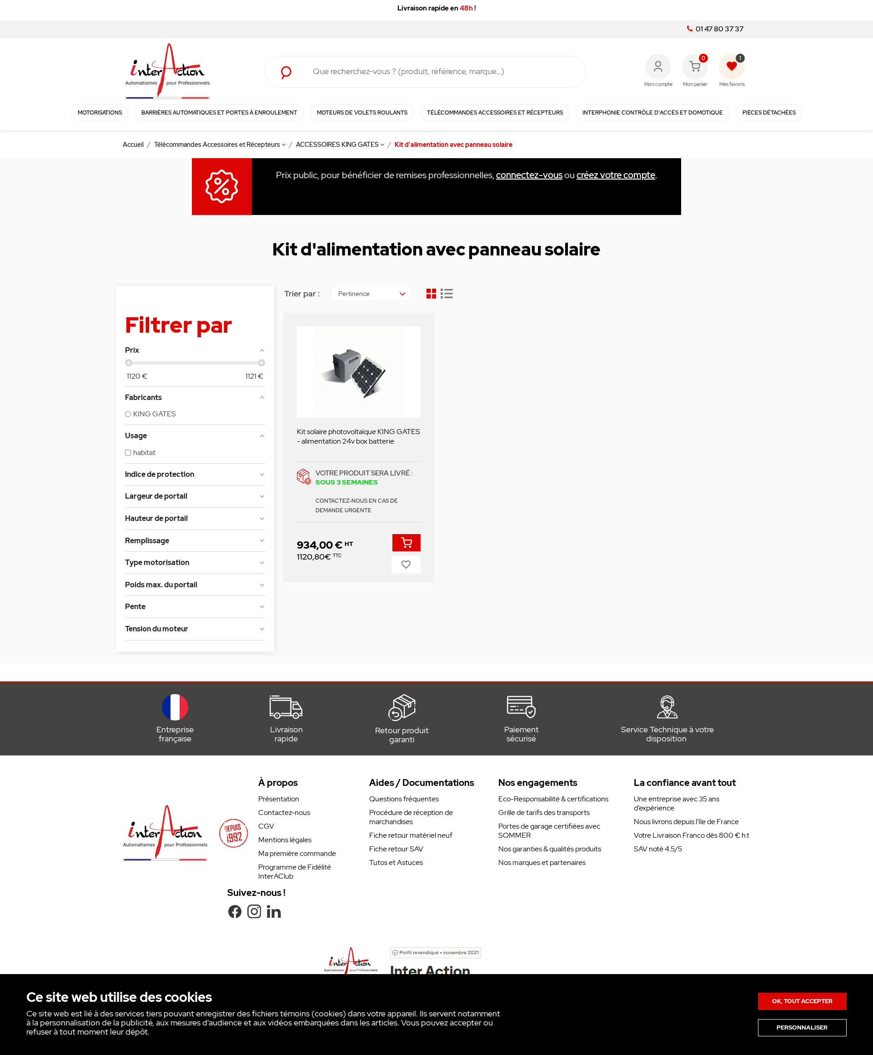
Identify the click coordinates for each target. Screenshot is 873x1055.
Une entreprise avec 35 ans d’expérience (676, 803)
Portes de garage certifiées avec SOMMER (549, 830)
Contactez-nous (284, 812)
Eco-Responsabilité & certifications (553, 799)
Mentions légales (284, 840)
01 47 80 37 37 (718, 29)
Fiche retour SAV (396, 849)
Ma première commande (297, 853)
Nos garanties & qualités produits (549, 849)
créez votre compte (616, 175)
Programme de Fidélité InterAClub (294, 871)
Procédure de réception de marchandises (411, 817)
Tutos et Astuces (396, 862)
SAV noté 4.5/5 (658, 849)
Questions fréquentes (404, 799)
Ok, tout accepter (802, 1001)
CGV (266, 826)
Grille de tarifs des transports (544, 812)
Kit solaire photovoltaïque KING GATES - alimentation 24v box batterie (358, 436)
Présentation (278, 799)
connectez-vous (529, 175)
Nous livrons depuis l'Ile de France (686, 821)
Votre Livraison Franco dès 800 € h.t (691, 835)
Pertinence (354, 294)
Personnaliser (802, 1027)
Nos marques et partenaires (542, 862)
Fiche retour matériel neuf (410, 835)
